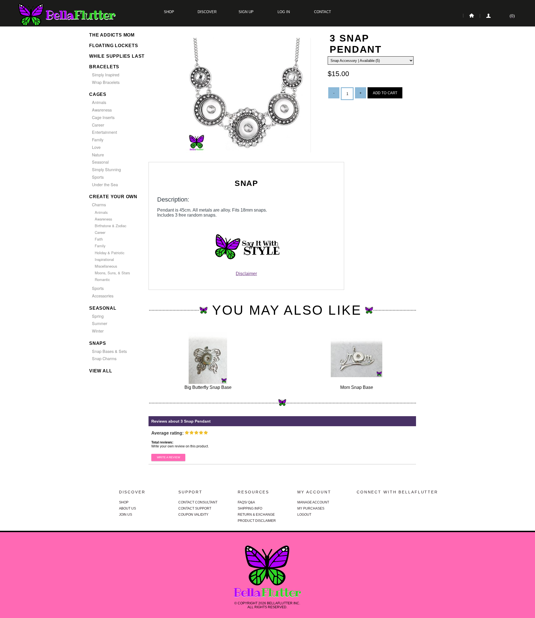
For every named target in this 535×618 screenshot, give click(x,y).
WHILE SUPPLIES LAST (117, 56)
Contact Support (194, 508)
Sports (98, 177)
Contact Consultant (197, 502)
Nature (98, 154)
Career (98, 125)
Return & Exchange (256, 515)
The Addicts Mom (112, 35)
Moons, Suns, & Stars (112, 272)
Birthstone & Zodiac (110, 225)
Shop (169, 12)
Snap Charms (104, 358)
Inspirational (104, 259)
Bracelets (104, 66)
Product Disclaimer (257, 521)
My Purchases (310, 508)
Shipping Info (250, 508)
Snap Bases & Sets (109, 351)
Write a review (168, 457)
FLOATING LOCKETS (113, 45)
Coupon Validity (193, 515)
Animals (99, 102)
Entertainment (104, 132)
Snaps (97, 343)
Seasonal (100, 162)
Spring (98, 316)
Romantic (102, 279)
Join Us (125, 515)
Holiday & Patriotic (109, 252)
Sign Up (245, 12)
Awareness (102, 110)
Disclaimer (246, 273)
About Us (127, 508)
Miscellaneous (106, 266)
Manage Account (313, 502)
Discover (207, 12)
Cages (97, 94)
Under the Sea (105, 184)
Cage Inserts (103, 117)
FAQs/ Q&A (246, 502)
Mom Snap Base (356, 387)
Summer (99, 323)
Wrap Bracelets (106, 82)
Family (97, 139)
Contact (322, 12)
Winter (98, 331)
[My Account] (488, 16)
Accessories (102, 296)
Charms (99, 204)
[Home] (471, 16)
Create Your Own (113, 196)
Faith (99, 239)
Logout (304, 515)
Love (96, 147)
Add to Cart (385, 93)
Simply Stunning (106, 169)
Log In (283, 12)
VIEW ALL (100, 371)
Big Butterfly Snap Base (208, 387)
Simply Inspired (105, 74)
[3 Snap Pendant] (248, 156)
